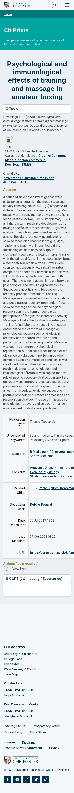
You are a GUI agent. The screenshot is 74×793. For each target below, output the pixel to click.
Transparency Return (46, 726)
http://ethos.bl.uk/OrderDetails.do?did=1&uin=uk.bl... (28, 180)
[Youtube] (17, 779)
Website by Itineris (57, 769)
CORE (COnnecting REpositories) (35, 579)
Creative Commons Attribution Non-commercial (36, 158)
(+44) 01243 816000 (18, 690)
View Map (11, 674)
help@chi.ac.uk (14, 695)
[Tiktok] (45, 779)
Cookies (9, 742)
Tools (13, 108)
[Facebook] (7, 779)
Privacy (54, 748)
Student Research (43, 476)
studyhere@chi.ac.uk (18, 716)
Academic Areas (42, 468)
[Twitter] (36, 779)
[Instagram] (26, 779)
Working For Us (14, 726)
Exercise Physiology (44, 472)
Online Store (37, 732)
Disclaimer (29, 742)
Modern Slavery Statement (23, 748)
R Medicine (38, 452)
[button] (6, 569)
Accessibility (13, 732)
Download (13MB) (18, 164)
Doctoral (66, 476)
